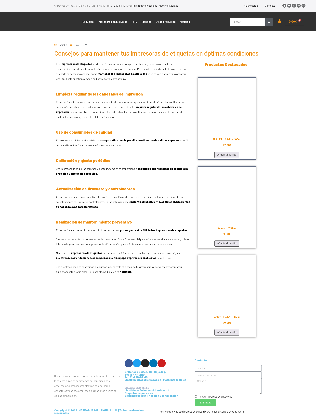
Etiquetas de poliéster (139, 393)
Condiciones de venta (232, 411)
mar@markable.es (168, 5)
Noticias (185, 21)
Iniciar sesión (250, 5)
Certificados (212, 411)
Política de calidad (194, 411)
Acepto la (215, 396)
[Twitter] (289, 6)
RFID (134, 21)
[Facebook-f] (284, 6)
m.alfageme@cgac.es (145, 5)
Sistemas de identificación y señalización (151, 395)
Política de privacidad (171, 411)
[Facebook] (129, 363)
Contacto (270, 5)
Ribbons (146, 21)
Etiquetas (88, 21)
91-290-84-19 (118, 5)
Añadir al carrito (227, 154)
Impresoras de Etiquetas (112, 21)
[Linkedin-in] (299, 6)
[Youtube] (303, 6)
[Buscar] (269, 22)
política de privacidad (220, 396)
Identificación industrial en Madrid (147, 390)
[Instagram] (294, 6)
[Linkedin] (153, 363)
